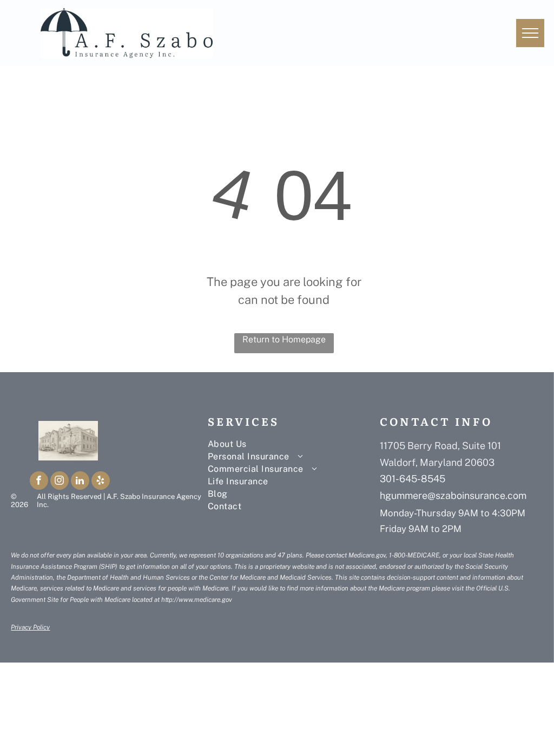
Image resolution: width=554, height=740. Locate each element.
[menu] (530, 33)
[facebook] (39, 481)
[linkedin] (80, 481)
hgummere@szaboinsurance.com (453, 495)
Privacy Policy (30, 627)
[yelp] (100, 481)
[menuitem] (289, 444)
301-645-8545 (412, 478)
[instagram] (59, 481)
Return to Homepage (284, 339)
